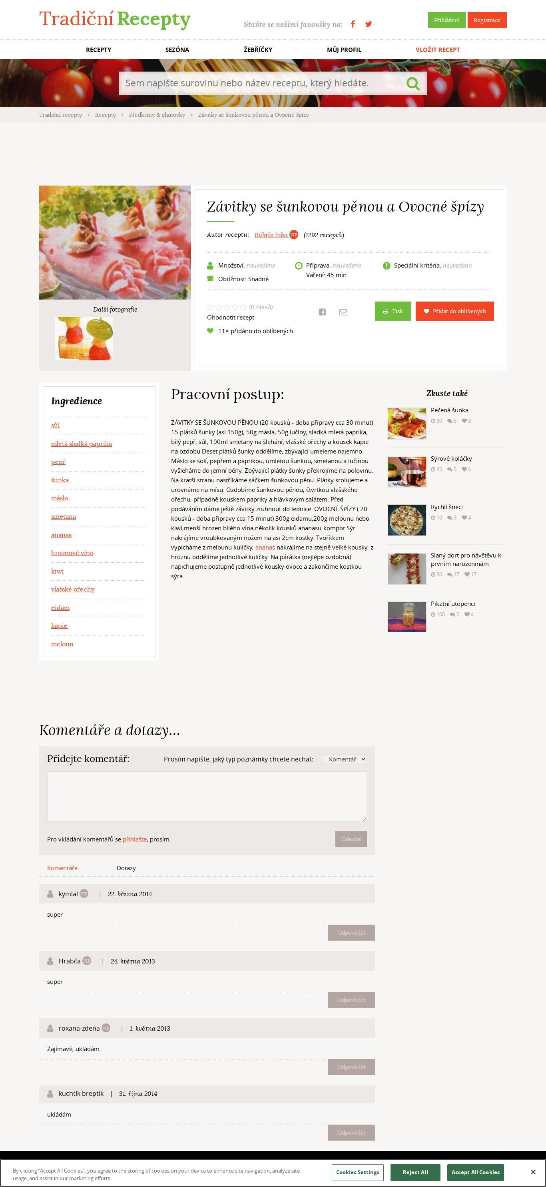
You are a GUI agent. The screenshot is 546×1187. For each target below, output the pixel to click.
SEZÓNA (177, 50)
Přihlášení (447, 20)
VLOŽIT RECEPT (438, 50)
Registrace (487, 20)
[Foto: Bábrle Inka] (84, 338)
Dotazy (126, 868)
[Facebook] (353, 24)
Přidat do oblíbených (459, 311)
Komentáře (62, 868)
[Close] (533, 1172)
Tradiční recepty (61, 114)
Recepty (106, 114)
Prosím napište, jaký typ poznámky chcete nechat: (238, 759)
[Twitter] (368, 24)
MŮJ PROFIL (344, 50)
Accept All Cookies (476, 1172)
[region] (273, 1173)
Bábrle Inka (272, 235)
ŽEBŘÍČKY (258, 50)
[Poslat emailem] (343, 312)
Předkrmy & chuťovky (158, 114)
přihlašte (135, 839)
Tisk (397, 311)
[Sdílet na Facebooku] (322, 312)
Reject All (415, 1172)
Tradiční (114, 18)
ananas (265, 547)
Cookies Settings (357, 1172)
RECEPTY (98, 50)
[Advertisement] (273, 153)
